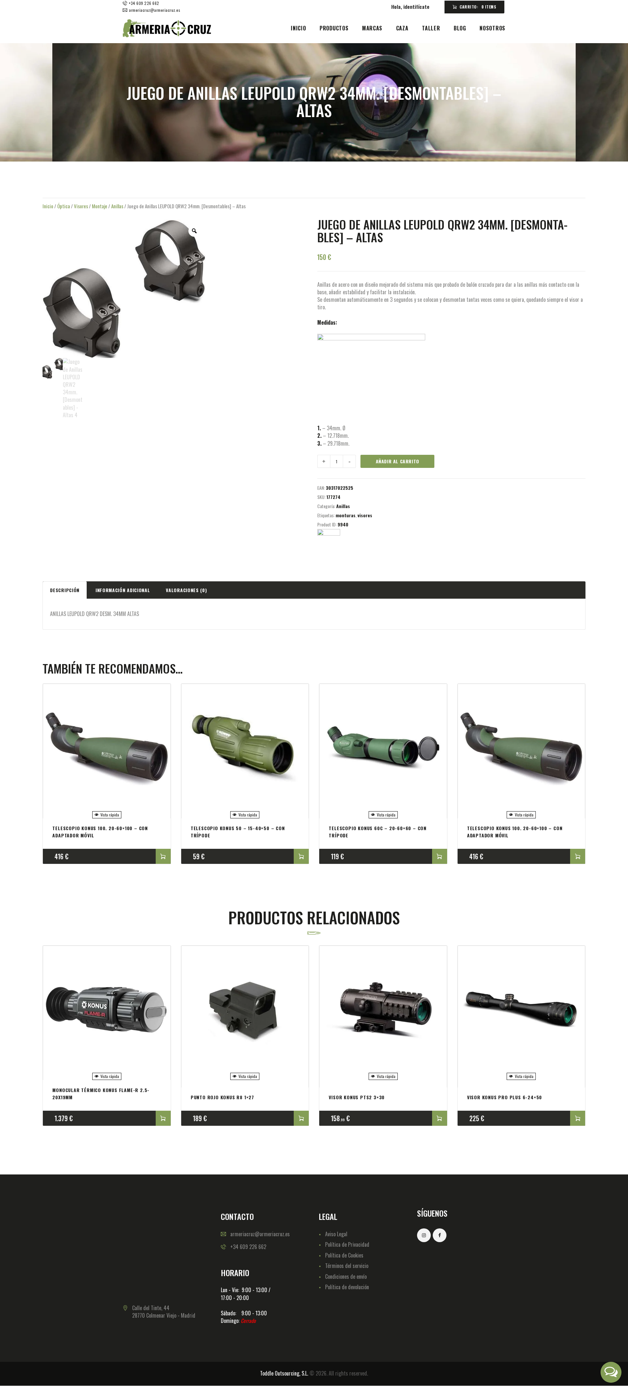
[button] (611, 1372)
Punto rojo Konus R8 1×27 (222, 1097)
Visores (81, 206)
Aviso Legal (336, 1234)
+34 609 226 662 (248, 1247)
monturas (346, 515)
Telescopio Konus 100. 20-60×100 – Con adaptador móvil (100, 832)
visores (365, 515)
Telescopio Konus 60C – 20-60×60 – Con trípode (378, 832)
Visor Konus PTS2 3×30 (357, 1097)
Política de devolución (347, 1287)
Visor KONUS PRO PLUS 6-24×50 (504, 1097)
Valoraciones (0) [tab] (186, 590)
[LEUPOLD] (328, 540)
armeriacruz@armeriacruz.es (260, 1234)
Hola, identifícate (410, 6)
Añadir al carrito (397, 461)
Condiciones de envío (346, 1276)
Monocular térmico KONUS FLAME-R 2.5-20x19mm (100, 1094)
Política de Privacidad (347, 1244)
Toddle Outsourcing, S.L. (284, 1373)
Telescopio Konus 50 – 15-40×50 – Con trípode (238, 832)
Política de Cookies (344, 1255)
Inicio (48, 206)
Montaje (99, 206)
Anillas (117, 206)
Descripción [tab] (64, 590)
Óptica (63, 206)
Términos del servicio (346, 1266)
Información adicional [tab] (123, 590)
